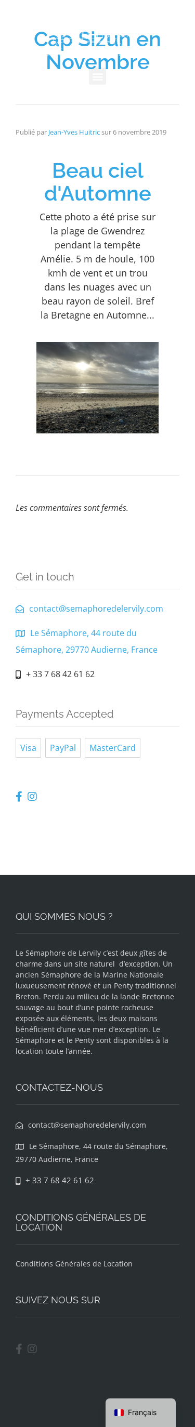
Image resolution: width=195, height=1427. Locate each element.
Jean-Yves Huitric (74, 132)
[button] (97, 76)
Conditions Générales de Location (74, 1264)
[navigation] (141, 1412)
